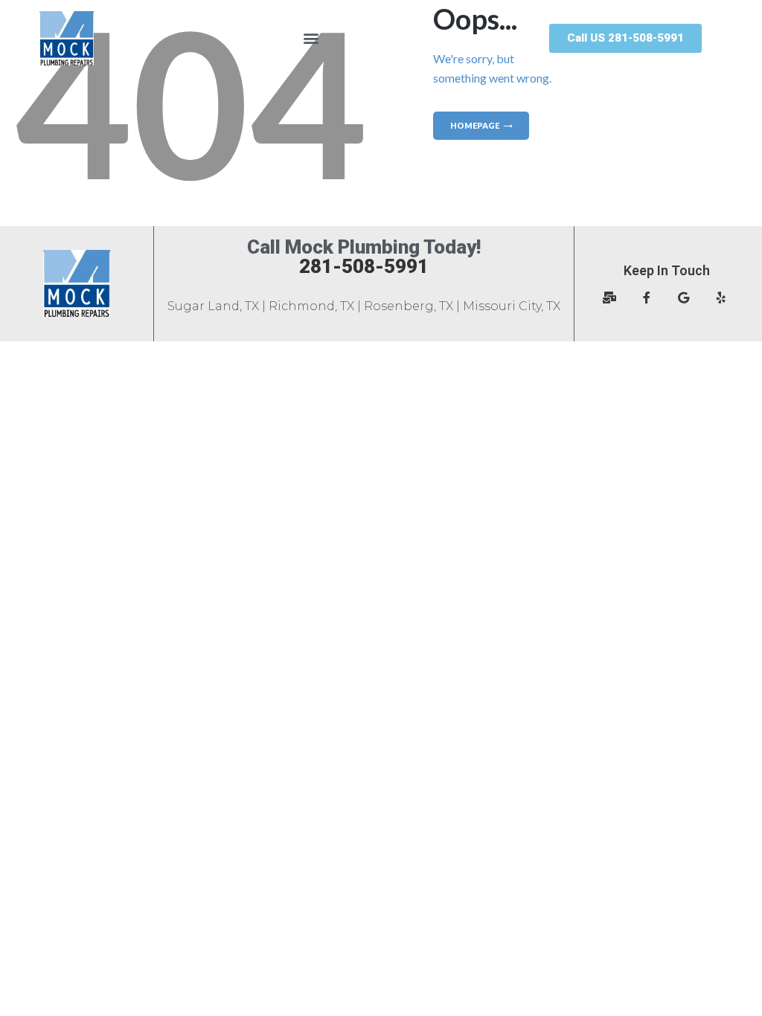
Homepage (474, 125)
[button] (310, 38)
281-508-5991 (364, 266)
